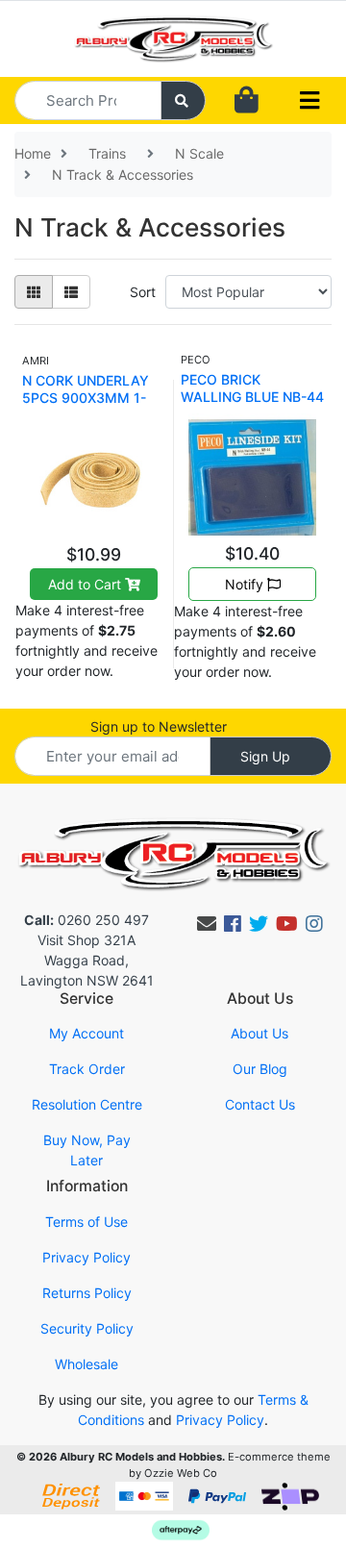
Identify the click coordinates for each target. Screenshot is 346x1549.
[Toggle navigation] (309, 100)
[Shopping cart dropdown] (247, 100)
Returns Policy (87, 1293)
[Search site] (184, 100)
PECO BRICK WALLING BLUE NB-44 (252, 388)
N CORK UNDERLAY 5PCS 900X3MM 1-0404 (85, 397)
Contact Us (260, 1104)
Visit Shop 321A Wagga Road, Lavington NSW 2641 (87, 960)
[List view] (71, 292)
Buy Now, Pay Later (87, 1150)
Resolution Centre (87, 1104)
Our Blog (260, 1069)
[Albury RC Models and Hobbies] (173, 37)
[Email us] (206, 924)
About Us (259, 1033)
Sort (143, 292)
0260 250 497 (86, 920)
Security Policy (87, 1328)
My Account (86, 1033)
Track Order (87, 1069)
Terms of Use (86, 1221)
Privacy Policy (86, 1257)
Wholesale (86, 1364)
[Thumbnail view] (33, 292)
